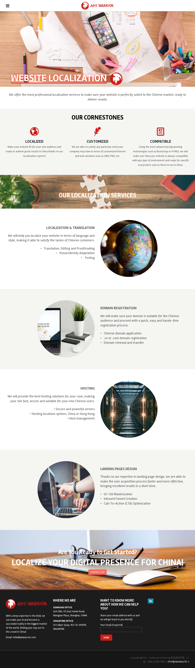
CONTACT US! (97, 572)
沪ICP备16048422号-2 (178, 661)
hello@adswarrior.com (24, 637)
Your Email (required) (111, 625)
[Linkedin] (150, 601)
